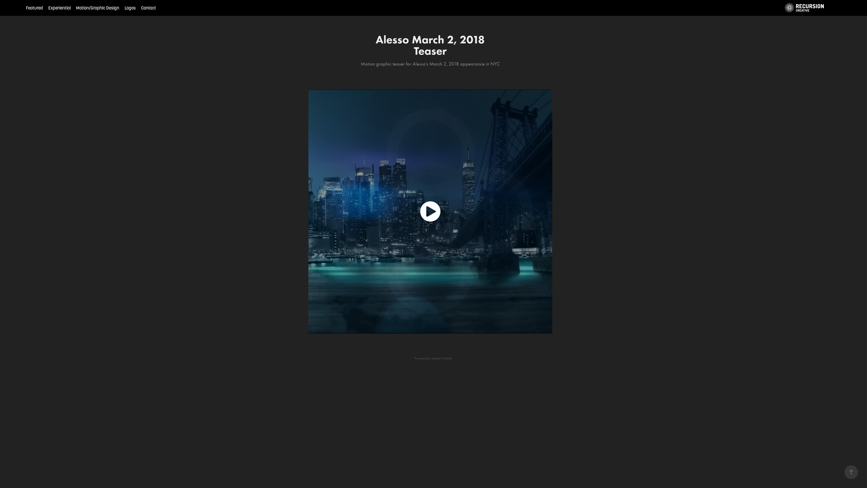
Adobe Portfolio (441, 358)
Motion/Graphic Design (97, 8)
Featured (34, 8)
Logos (130, 8)
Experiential (59, 8)
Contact (148, 8)
